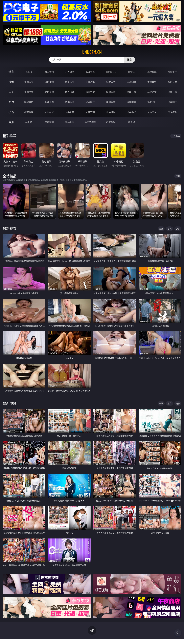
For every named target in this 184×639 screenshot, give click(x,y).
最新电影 (10, 403)
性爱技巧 (172, 112)
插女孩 (28, 122)
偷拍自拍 (49, 92)
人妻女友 (69, 112)
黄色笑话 (152, 112)
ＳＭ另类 (172, 82)
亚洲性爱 (28, 92)
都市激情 (28, 112)
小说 (11, 112)
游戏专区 (90, 72)
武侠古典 (90, 112)
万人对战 (69, 72)
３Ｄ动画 (90, 82)
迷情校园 (110, 112)
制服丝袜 (110, 92)
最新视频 (10, 228)
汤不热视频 (90, 122)
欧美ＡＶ (69, 82)
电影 (11, 92)
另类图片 (172, 102)
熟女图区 (152, 102)
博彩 (11, 72)
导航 (11, 122)
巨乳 (169, 228)
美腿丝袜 (110, 102)
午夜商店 (49, 122)
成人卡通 (69, 92)
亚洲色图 (49, 102)
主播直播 (152, 82)
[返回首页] (177, 632)
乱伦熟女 (152, 92)
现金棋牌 (152, 72)
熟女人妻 (110, 82)
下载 (178, 176)
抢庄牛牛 (172, 72)
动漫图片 (90, 102)
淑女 (169, 403)
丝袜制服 (131, 82)
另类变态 (172, 92)
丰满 (161, 403)
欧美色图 (69, 102)
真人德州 (49, 72)
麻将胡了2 (111, 72)
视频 (11, 82)
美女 (161, 228)
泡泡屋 (131, 122)
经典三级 (131, 92)
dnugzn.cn (92, 52)
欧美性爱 (90, 92)
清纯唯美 (131, 102)
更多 (178, 228)
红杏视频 (110, 122)
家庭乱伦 (49, 112)
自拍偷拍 (49, 82)
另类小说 (131, 112)
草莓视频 (69, 122)
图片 (11, 102)
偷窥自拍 (28, 102)
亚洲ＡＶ (28, 82)
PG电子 (29, 72)
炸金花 (131, 72)
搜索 (129, 59)
